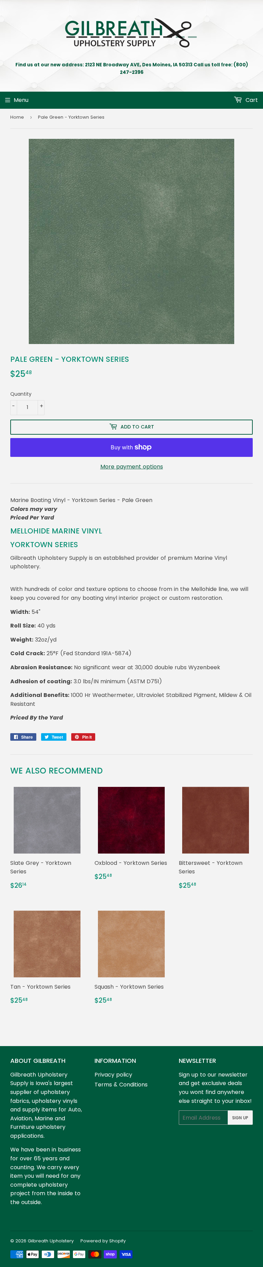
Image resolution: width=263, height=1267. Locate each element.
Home (17, 117)
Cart (251, 100)
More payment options (131, 467)
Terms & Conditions (121, 1084)
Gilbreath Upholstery (51, 1241)
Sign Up (240, 1118)
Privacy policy (113, 1075)
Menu (21, 100)
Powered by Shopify (103, 1241)
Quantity (21, 394)
